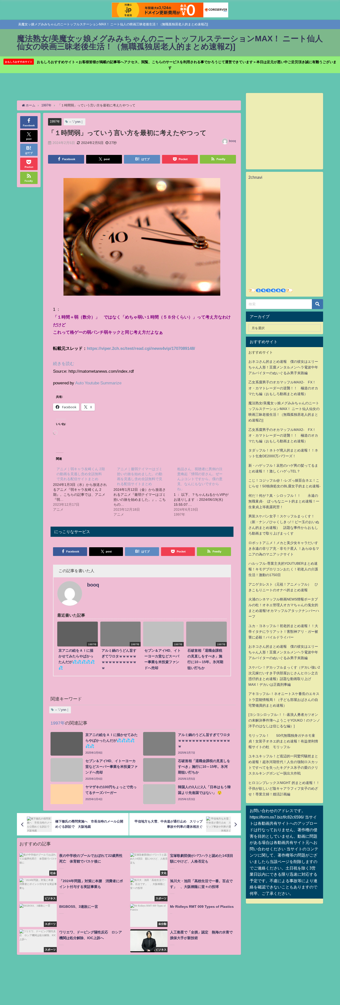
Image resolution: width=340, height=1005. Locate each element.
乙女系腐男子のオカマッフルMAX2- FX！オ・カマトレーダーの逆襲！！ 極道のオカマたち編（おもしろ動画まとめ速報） (283, 387)
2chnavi (255, 177)
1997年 (55, 121)
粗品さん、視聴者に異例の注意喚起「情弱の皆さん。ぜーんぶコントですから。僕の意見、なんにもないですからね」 (200, 479)
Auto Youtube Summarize (98, 383)
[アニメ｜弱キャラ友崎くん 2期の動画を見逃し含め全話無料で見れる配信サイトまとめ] (83, 489)
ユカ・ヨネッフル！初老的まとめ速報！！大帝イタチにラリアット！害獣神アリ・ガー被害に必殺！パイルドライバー (283, 631)
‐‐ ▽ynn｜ (76, 121)
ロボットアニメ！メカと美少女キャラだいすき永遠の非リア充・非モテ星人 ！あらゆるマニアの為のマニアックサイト (283, 548)
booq (232, 140)
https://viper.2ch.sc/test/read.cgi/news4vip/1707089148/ (141, 348)
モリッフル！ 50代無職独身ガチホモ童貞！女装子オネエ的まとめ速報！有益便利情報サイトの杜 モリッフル (283, 741)
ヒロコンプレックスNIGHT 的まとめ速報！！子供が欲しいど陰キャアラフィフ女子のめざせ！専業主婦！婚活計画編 (284, 788)
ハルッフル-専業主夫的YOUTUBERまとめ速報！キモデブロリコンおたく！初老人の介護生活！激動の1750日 (283, 569)
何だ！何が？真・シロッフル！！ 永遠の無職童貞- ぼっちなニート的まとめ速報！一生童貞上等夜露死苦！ (283, 501)
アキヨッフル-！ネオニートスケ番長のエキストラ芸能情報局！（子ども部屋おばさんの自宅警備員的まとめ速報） (283, 699)
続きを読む (63, 363)
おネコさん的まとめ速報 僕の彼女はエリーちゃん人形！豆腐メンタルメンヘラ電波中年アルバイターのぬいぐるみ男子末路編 (283, 367)
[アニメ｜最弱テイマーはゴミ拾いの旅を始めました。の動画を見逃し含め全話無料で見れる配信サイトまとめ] (143, 491)
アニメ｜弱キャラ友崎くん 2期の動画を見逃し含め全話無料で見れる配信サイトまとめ (81, 474)
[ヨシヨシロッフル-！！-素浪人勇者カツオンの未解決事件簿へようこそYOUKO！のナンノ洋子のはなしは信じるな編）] (284, 720)
